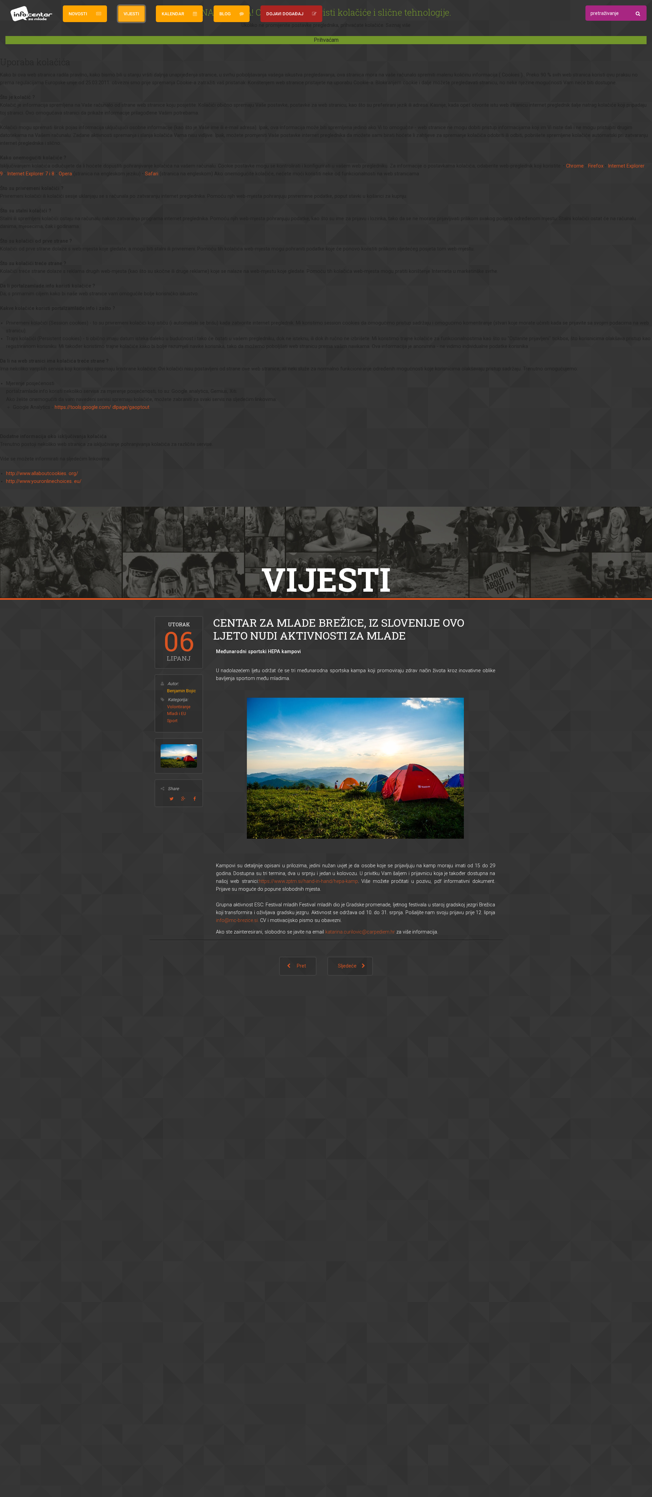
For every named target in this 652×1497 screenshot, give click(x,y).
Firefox (595, 166)
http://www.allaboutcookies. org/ (42, 473)
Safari (151, 174)
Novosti (78, 13)
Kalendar (173, 13)
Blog (225, 13)
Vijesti (131, 13)
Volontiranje (179, 706)
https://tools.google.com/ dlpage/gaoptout (102, 407)
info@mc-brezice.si (237, 920)
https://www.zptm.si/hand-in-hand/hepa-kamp (308, 881)
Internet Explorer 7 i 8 (30, 174)
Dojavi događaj (284, 13)
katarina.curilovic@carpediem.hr (360, 932)
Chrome (575, 166)
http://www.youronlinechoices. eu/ (44, 481)
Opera (65, 174)
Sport (172, 720)
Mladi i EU (176, 713)
